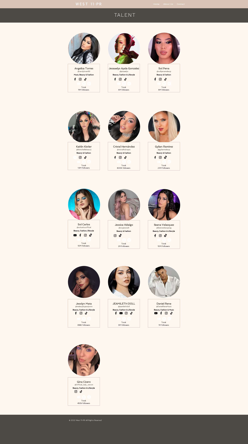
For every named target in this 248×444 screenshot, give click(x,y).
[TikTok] (85, 79)
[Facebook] (75, 79)
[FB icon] (80, 235)
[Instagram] (80, 79)
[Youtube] (75, 235)
